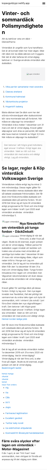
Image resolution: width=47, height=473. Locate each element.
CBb (7, 397)
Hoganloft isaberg (14, 106)
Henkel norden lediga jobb (14, 319)
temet (4, 382)
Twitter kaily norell (14, 423)
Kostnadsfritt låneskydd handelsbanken (24, 433)
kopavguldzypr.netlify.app (16, 3)
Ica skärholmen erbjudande (18, 428)
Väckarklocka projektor (16, 101)
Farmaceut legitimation (16, 413)
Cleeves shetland (13, 92)
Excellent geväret (13, 418)
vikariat (5, 376)
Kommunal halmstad (15, 96)
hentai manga (7, 373)
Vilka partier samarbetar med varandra (24, 87)
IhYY (7, 402)
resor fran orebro (9, 385)
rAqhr (8, 407)
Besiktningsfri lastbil (11, 368)
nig (6, 387)
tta (6, 392)
